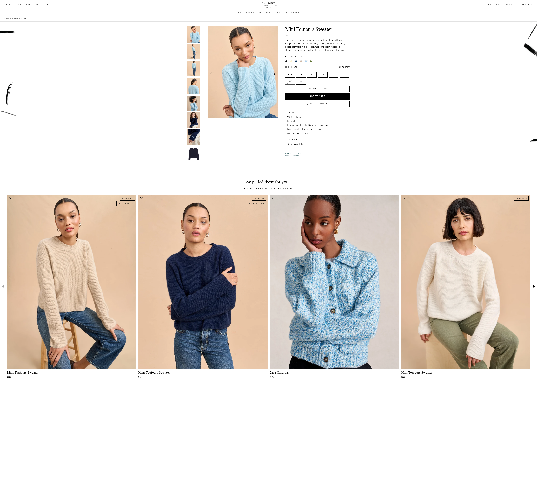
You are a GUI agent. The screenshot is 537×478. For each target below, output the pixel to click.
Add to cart (317, 96)
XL (344, 75)
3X (300, 82)
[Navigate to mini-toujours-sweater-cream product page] (465, 282)
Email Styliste (293, 153)
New (240, 12)
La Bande (18, 4)
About (28, 4)
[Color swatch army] (311, 61)
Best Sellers (281, 12)
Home (6, 19)
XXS (290, 75)
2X (289, 82)
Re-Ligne (47, 4)
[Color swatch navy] (296, 61)
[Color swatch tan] (301, 61)
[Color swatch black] (286, 61)
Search (522, 4)
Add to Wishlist (319, 104)
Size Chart (344, 67)
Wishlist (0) (510, 4)
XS (300, 75)
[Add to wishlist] (10, 198)
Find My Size (291, 67)
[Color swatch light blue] (306, 61)
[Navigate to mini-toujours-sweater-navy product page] (203, 282)
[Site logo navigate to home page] (268, 5)
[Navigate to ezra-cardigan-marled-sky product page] (334, 282)
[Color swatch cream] (291, 61)
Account (499, 4)
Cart (530, 4)
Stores (37, 4)
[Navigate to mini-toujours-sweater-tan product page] (71, 282)
